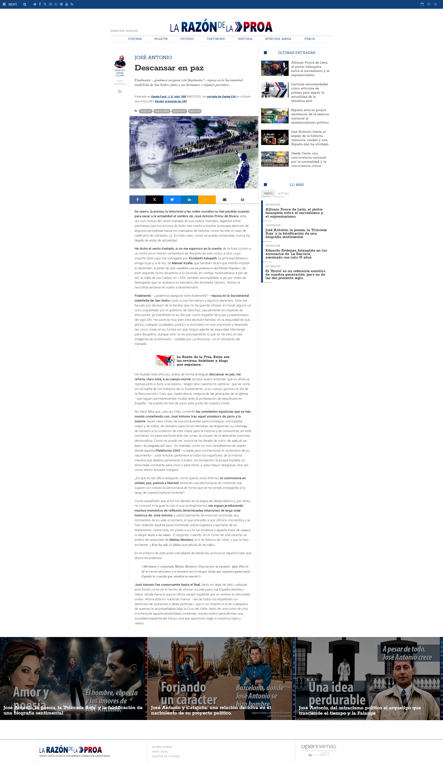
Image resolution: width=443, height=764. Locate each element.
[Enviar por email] (225, 199)
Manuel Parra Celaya (120, 73)
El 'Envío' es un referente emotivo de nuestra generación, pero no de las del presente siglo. (295, 274)
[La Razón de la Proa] (221, 25)
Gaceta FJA (146, 111)
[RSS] (72, 4)
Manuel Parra (162, 111)
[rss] (120, 91)
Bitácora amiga (278, 39)
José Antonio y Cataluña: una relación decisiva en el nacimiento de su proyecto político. (211, 710)
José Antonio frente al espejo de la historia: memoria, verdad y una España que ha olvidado (310, 138)
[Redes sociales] (428, 4)
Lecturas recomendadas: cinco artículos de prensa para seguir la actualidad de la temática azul (309, 92)
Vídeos (309, 39)
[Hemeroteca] (422, 4)
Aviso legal (160, 751)
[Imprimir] (242, 199)
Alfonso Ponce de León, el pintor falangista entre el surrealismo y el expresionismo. (310, 69)
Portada (135, 39)
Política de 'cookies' (166, 756)
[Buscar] (25, 4)
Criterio (187, 39)
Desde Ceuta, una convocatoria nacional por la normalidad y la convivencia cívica (308, 159)
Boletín (161, 39)
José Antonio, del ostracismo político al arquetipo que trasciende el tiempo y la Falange (360, 710)
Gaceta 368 (195, 111)
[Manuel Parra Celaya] (120, 61)
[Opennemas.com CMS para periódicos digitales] (319, 750)
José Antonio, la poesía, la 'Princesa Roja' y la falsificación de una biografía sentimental (296, 233)
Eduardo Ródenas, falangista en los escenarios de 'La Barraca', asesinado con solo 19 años (296, 254)
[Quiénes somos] (435, 4)
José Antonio (179, 111)
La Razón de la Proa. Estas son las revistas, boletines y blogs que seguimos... (203, 361)
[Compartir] (137, 199)
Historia (245, 39)
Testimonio (216, 39)
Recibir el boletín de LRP (171, 101)
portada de (221, 96)
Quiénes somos (162, 747)
